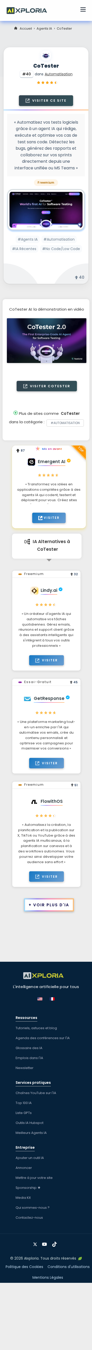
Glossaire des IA (29, 1048)
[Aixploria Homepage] (29, 10)
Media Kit (23, 1197)
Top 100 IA (24, 1102)
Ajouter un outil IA (30, 1157)
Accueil (26, 28)
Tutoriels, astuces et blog (36, 1028)
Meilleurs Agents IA (31, 1132)
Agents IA (44, 28)
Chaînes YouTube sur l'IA (36, 1092)
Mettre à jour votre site (34, 1177)
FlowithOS (52, 801)
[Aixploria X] (36, 1242)
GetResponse (49, 698)
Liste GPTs (24, 1112)
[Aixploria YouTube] (45, 1242)
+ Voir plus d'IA (49, 905)
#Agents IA (28, 239)
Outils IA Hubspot (29, 1122)
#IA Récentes (24, 248)
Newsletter (24, 1067)
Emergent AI (51, 462)
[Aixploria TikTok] (55, 1242)
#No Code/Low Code (61, 248)
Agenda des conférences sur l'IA (43, 1038)
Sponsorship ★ (28, 1187)
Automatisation (59, 74)
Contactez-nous (29, 1217)
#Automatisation (59, 239)
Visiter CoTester (49, 386)
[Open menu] (83, 10)
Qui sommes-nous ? (33, 1207)
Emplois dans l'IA (29, 1057)
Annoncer (24, 1167)
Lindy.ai (49, 590)
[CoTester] (46, 209)
